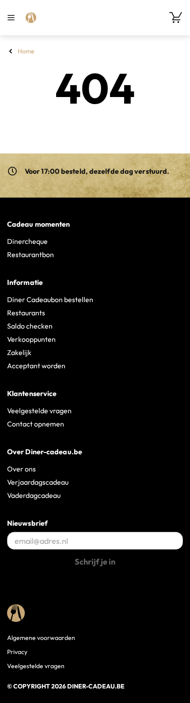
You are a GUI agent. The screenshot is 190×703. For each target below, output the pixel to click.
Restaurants (26, 312)
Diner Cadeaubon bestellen (50, 299)
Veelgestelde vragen (39, 410)
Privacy (17, 652)
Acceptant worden (36, 365)
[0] (176, 18)
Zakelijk (19, 352)
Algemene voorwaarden (41, 638)
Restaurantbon (30, 254)
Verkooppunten (31, 339)
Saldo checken (30, 326)
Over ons (21, 468)
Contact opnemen (35, 423)
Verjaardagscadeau (37, 482)
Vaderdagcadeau (34, 495)
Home (26, 51)
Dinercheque (27, 241)
